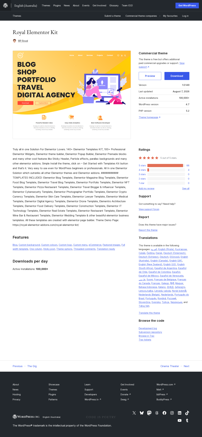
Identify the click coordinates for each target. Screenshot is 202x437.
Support (89, 389)
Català (142, 253)
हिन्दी (172, 283)
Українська (176, 302)
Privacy (16, 399)
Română (162, 298)
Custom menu (80, 244)
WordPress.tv (93, 399)
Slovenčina (144, 302)
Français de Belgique (165, 279)
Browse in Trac (146, 335)
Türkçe (165, 302)
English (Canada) (159, 260)
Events (124, 389)
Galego (165, 283)
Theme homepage (148, 117)
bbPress (162, 394)
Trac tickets (145, 339)
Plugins (52, 394)
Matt (160, 389)
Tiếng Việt (144, 306)
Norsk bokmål (179, 290)
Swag (125, 399)
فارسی (142, 279)
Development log (148, 328)
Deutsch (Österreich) (174, 253)
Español (176, 272)
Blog (15, 244)
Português (151, 298)
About (16, 384)
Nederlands (167, 294)
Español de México (149, 275)
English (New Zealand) (150, 264)
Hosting (17, 394)
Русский (171, 298)
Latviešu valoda (162, 290)
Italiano (162, 287)
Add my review (146, 188)
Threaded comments (84, 249)
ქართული (180, 287)
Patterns (53, 399)
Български (181, 249)
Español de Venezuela (171, 275)
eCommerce (95, 244)
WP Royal (23, 40)
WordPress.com (166, 384)
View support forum (149, 209)
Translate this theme (149, 312)
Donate (126, 394)
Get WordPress (187, 5)
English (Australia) (51, 417)
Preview (150, 75)
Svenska (156, 302)
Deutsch (164, 256)
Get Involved (127, 384)
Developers (91, 394)
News (15, 389)
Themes (17, 15)
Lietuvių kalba (146, 290)
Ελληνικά (174, 256)
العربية (154, 249)
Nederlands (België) (149, 294)
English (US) (169, 264)
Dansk (159, 253)
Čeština (150, 253)
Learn (87, 384)
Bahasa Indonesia (148, 287)
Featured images (111, 244)
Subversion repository (150, 332)
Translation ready (106, 249)
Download (177, 75)
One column (36, 249)
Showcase (54, 384)
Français (155, 283)
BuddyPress (164, 399)
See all (185, 188)
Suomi (150, 279)
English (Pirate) (166, 249)
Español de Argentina (165, 268)
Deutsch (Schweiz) (149, 256)
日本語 (170, 287)
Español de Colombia (160, 272)
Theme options (64, 249)
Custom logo (65, 244)
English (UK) (175, 260)
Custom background (29, 244)
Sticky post (49, 249)
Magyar (179, 283)
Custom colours (49, 244)
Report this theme (148, 230)
